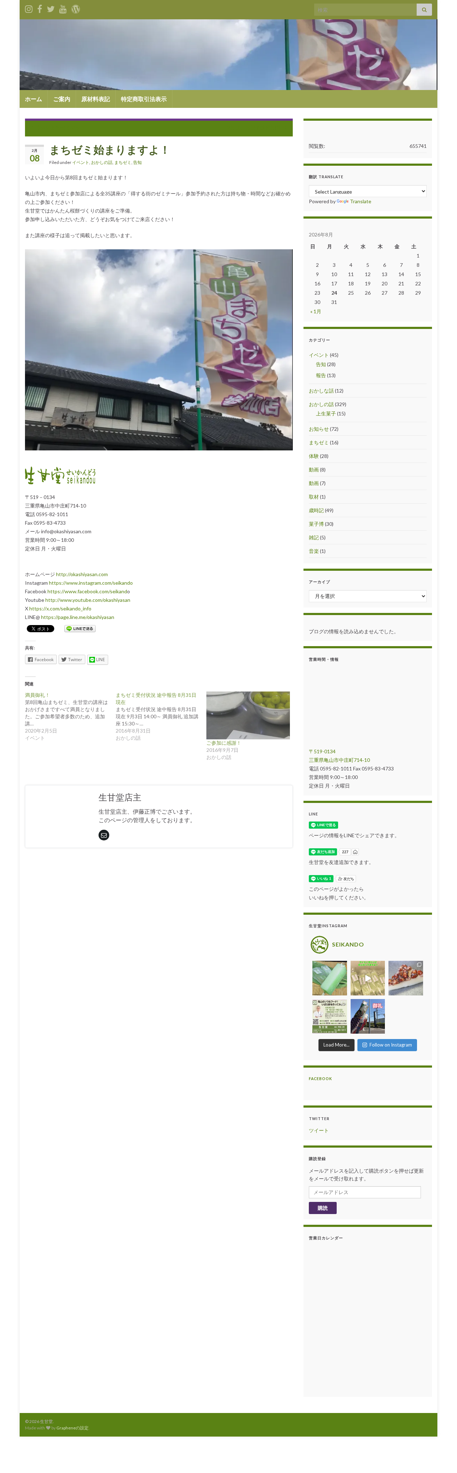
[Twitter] (51, 8)
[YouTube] (63, 8)
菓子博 (316, 524)
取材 (314, 497)
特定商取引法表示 (144, 98)
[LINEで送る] (80, 628)
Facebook (320, 1079)
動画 (314, 469)
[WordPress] (75, 8)
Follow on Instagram (391, 1045)
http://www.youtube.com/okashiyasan (87, 600)
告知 (137, 162)
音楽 (314, 551)
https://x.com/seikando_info (60, 608)
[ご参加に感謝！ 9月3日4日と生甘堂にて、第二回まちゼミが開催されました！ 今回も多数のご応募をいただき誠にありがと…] (248, 715)
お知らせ (319, 429)
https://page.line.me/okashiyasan (77, 617)
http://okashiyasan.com (82, 574)
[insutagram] (28, 8)
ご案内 (61, 98)
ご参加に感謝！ (223, 743)
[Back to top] (441, 1457)
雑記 (314, 537)
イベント (80, 162)
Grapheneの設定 (72, 1427)
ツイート (319, 1130)
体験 (314, 456)
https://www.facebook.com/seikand (87, 591)
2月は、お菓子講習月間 (253, 127)
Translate (360, 201)
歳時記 (316, 510)
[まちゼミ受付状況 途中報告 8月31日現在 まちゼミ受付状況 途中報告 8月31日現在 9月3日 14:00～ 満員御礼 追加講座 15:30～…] (161, 716)
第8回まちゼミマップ (61, 127)
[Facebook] (39, 8)
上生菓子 (326, 413)
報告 (321, 375)
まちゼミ (122, 162)
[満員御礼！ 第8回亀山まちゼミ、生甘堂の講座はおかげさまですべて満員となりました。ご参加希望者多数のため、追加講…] (70, 716)
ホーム (33, 98)
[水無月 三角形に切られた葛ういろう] (405, 978)
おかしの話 (101, 162)
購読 (323, 1208)
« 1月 (315, 311)
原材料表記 (95, 98)
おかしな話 (321, 391)
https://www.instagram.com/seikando (91, 583)
